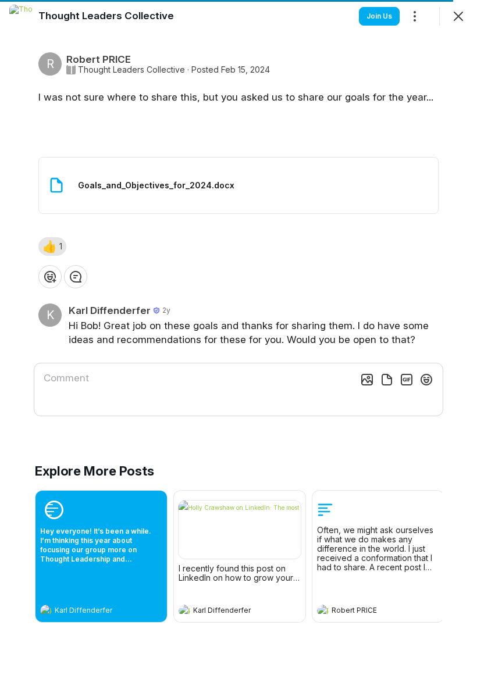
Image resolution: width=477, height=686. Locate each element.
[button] (52, 246)
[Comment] (75, 276)
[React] (50, 277)
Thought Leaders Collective (131, 69)
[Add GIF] (406, 379)
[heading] (89, 611)
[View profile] (46, 610)
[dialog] (238, 343)
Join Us (379, 16)
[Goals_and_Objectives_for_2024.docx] (238, 185)
